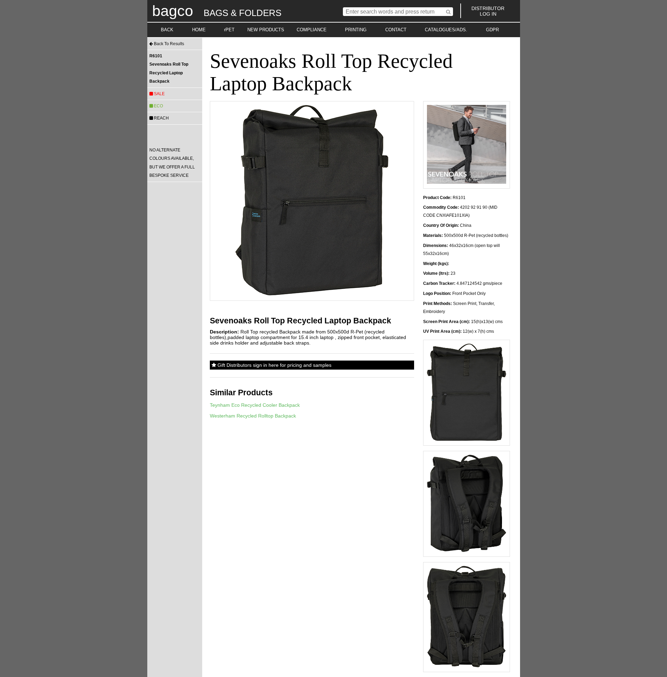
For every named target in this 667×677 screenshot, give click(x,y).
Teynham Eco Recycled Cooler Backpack (255, 405)
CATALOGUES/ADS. (446, 29)
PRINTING (356, 29)
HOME (199, 29)
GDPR (492, 29)
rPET (229, 29)
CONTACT (395, 29)
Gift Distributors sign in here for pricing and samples (273, 365)
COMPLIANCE (312, 29)
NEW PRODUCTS (265, 29)
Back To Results (168, 43)
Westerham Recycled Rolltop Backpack (253, 416)
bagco (172, 10)
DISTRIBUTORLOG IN (487, 11)
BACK (167, 29)
